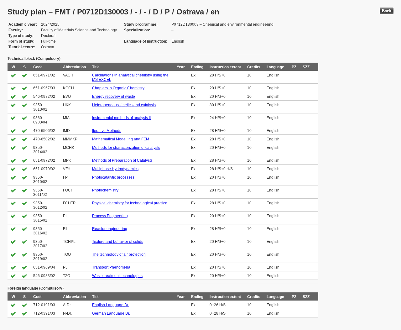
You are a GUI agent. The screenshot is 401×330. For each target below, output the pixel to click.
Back (386, 10)
